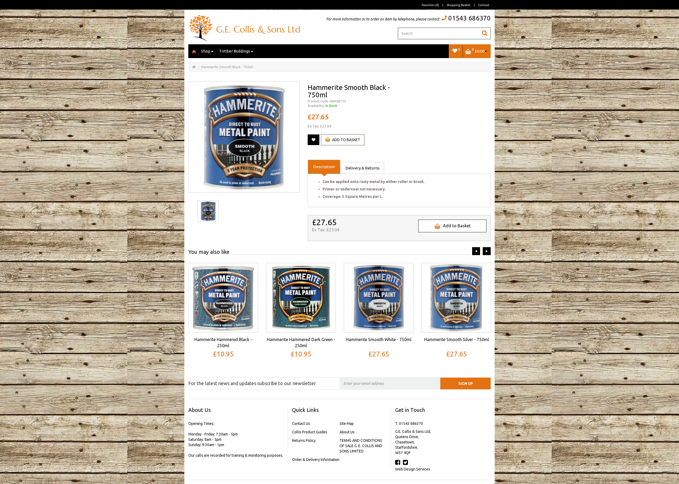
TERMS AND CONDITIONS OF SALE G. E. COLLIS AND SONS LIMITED (361, 445)
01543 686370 (469, 18)
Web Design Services (412, 469)
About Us (347, 432)
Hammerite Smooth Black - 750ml (227, 67)
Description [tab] (324, 166)
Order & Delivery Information (316, 459)
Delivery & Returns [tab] (362, 168)
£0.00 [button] (478, 50)
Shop (205, 51)
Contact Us (301, 423)
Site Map (347, 423)
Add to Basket (346, 140)
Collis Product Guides (309, 432)
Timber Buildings (234, 51)
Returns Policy (304, 440)
